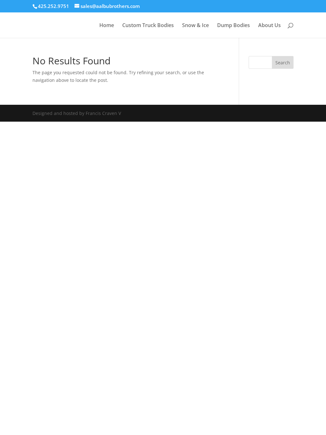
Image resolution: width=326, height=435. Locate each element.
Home (106, 26)
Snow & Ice (195, 26)
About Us (269, 26)
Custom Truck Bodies (148, 26)
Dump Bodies (233, 26)
